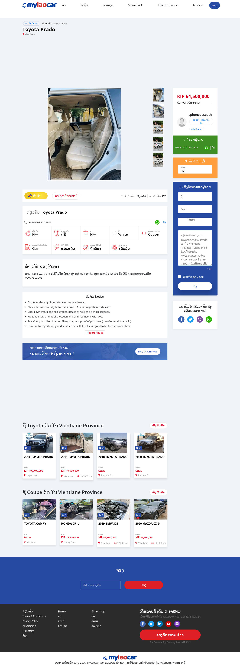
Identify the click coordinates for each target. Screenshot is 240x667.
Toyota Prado (60, 23)
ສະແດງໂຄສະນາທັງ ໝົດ (201, 121)
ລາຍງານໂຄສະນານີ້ (66, 196)
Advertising (29, 626)
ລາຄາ (183, 167)
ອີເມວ (183, 209)
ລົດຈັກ (61, 621)
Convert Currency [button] (188, 103)
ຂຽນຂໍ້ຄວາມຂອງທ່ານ (192, 235)
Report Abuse (95, 332)
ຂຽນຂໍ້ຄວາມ (196, 129)
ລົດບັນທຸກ (107, 5)
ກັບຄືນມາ (32, 23)
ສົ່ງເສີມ (37, 196)
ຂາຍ (214, 5)
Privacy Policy (30, 621)
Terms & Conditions (34, 616)
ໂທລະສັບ (191, 220)
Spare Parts (136, 5)
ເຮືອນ (44, 23)
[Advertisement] (71, 63)
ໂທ (164, 222)
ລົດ (64, 5)
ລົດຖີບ (84, 5)
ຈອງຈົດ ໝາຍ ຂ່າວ (170, 635)
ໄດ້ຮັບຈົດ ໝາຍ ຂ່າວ (193, 276)
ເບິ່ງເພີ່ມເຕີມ (158, 425)
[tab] (195, 102)
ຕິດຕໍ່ (24, 635)
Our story (28, 631)
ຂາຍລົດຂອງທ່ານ (148, 351)
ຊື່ (181, 196)
